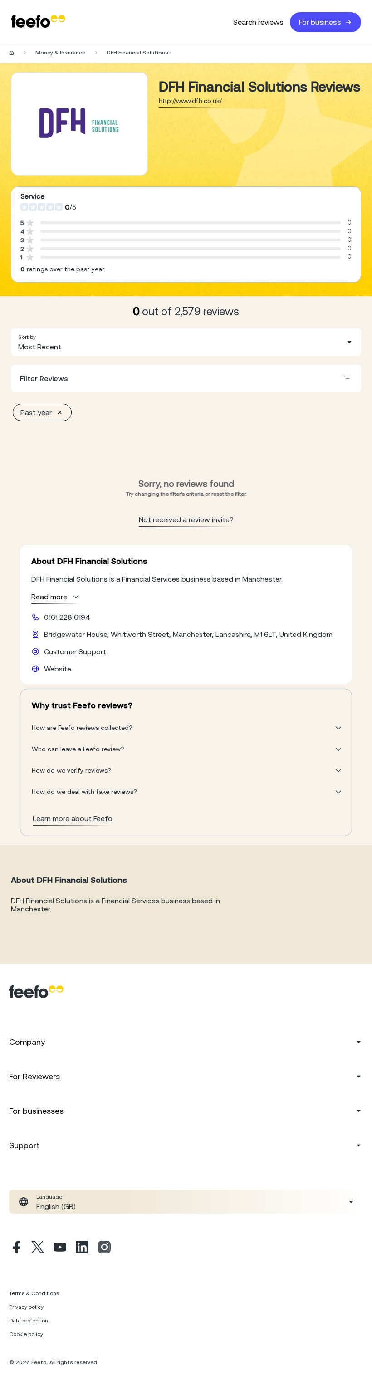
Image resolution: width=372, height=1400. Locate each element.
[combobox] (186, 342)
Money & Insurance (60, 52)
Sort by (27, 337)
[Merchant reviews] (79, 124)
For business (320, 22)
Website (57, 669)
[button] (186, 342)
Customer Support (75, 651)
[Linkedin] (82, 1248)
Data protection (28, 1320)
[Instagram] (104, 1248)
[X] (37, 1248)
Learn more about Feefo (73, 818)
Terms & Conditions (34, 1293)
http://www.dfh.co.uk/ (190, 100)
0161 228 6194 (67, 617)
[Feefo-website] (38, 22)
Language (49, 1197)
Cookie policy (26, 1334)
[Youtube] (60, 1248)
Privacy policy (26, 1307)
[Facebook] (15, 1248)
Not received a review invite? (186, 519)
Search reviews (258, 22)
